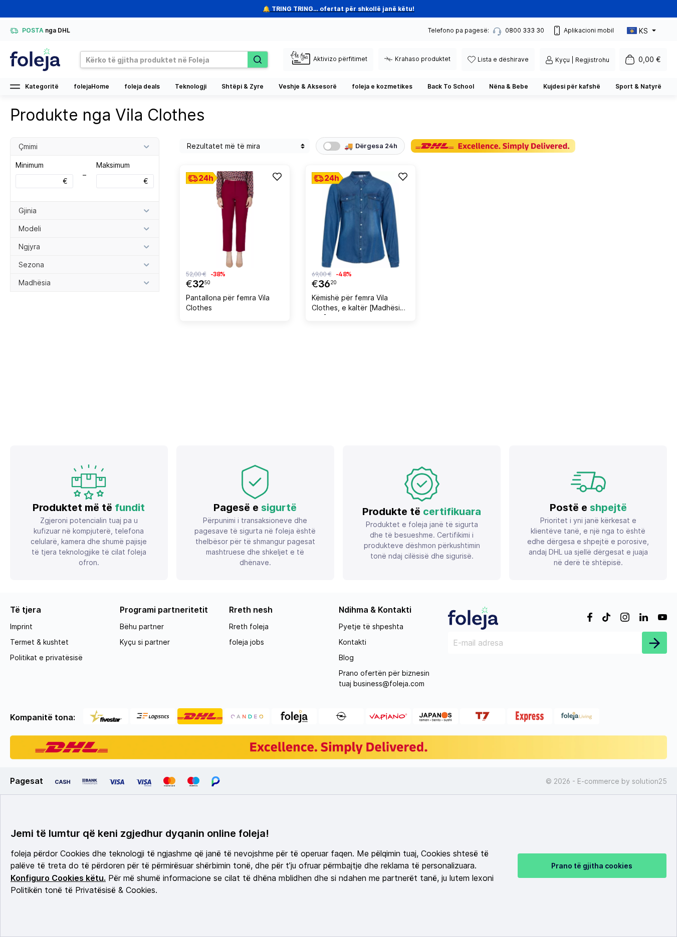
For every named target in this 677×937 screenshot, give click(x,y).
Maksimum (122, 173)
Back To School (450, 86)
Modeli (30, 228)
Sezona (31, 264)
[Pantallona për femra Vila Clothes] (235, 219)
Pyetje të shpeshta (371, 626)
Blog (346, 657)
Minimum (42, 173)
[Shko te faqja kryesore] (35, 60)
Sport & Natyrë (638, 86)
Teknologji (190, 86)
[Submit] (654, 643)
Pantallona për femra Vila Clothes (228, 302)
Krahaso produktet (422, 59)
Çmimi (28, 146)
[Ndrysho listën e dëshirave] (276, 176)
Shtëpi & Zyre (242, 86)
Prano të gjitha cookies (591, 865)
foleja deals (142, 86)
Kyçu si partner (145, 642)
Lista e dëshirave (503, 59)
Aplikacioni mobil (589, 30)
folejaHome (91, 86)
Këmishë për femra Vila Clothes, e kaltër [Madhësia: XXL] (359, 304)
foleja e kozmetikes (382, 86)
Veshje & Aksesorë (308, 86)
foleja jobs (246, 642)
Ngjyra (29, 246)
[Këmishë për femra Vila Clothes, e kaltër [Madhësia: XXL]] (360, 219)
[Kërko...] (258, 60)
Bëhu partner (142, 626)
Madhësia (35, 282)
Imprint (21, 626)
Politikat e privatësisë (46, 657)
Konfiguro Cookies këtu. (58, 878)
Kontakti (352, 642)
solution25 (649, 781)
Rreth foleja (249, 626)
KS (643, 31)
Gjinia (28, 210)
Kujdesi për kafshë (571, 86)
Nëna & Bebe (508, 86)
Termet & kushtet (39, 642)
